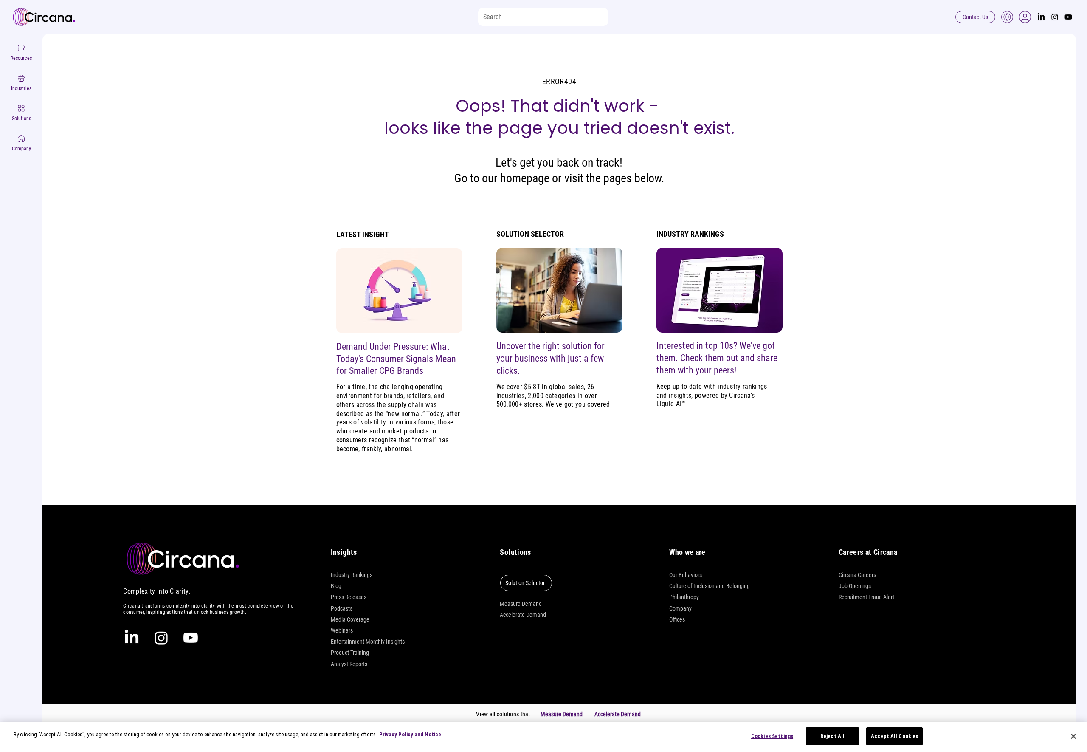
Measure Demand (521, 603)
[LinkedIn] (1041, 17)
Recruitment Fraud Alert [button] (866, 597)
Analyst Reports (349, 664)
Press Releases (348, 597)
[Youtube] (1068, 17)
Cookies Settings (772, 736)
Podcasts (341, 608)
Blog (336, 585)
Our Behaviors (685, 574)
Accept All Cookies (894, 736)
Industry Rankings (351, 574)
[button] (1025, 17)
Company (680, 608)
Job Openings (855, 585)
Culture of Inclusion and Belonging (709, 585)
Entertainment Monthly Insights (368, 641)
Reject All (832, 736)
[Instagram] (1054, 17)
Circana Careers (857, 574)
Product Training (350, 652)
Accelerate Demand (523, 614)
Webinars (342, 630)
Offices (677, 619)
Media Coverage (350, 619)
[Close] (1073, 736)
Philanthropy (684, 597)
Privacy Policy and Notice (410, 734)
